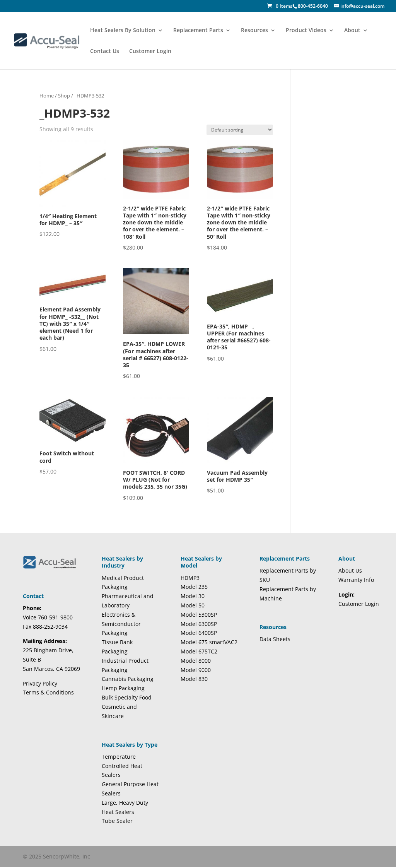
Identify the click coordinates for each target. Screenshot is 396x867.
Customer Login (150, 51)
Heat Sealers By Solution (122, 30)
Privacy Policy (40, 683)
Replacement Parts (198, 30)
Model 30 (193, 596)
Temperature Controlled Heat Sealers (122, 766)
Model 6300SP (199, 624)
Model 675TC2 (199, 651)
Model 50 (193, 605)
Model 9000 (196, 670)
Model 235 (194, 586)
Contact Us (104, 51)
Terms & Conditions (48, 692)
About (352, 30)
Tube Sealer (117, 820)
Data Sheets (274, 639)
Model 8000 (196, 660)
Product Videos (306, 30)
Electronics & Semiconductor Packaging (121, 624)
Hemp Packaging (123, 688)
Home (46, 95)
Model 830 (194, 678)
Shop (64, 95)
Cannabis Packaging (128, 678)
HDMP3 (190, 577)
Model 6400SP (199, 632)
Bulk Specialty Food (127, 697)
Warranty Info (356, 579)
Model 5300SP (199, 614)
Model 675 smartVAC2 (209, 642)
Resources (254, 30)
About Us (350, 570)
